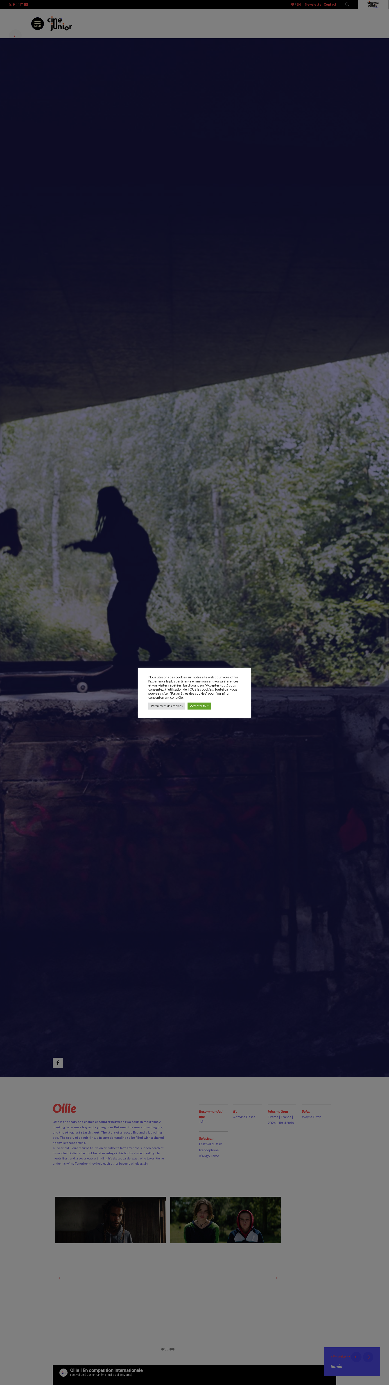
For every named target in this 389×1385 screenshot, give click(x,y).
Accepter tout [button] (199, 706)
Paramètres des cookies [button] (167, 706)
